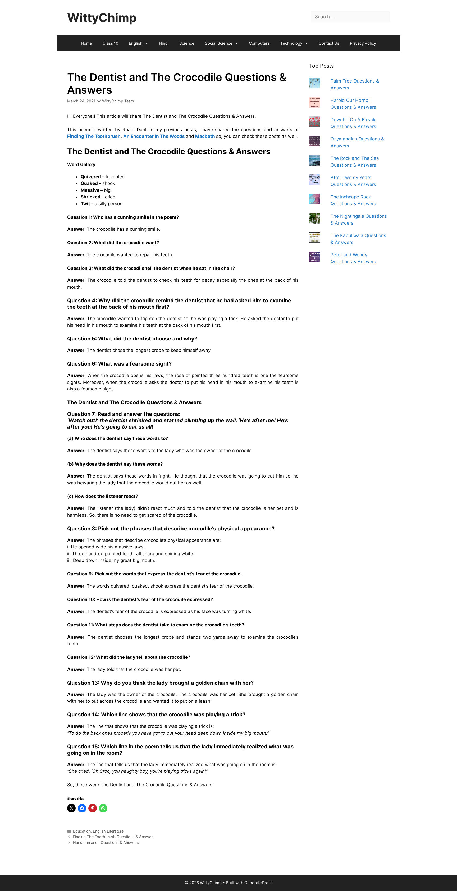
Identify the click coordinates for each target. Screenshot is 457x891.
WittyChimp (101, 17)
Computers (259, 43)
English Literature (108, 831)
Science (186, 43)
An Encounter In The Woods (154, 136)
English (136, 43)
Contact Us (329, 43)
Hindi (164, 43)
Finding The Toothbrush (94, 136)
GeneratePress (258, 882)
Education (82, 831)
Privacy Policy (363, 43)
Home (86, 43)
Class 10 (110, 43)
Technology (291, 43)
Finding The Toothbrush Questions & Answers (114, 836)
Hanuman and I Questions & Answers (106, 842)
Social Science (218, 43)
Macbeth (205, 136)
